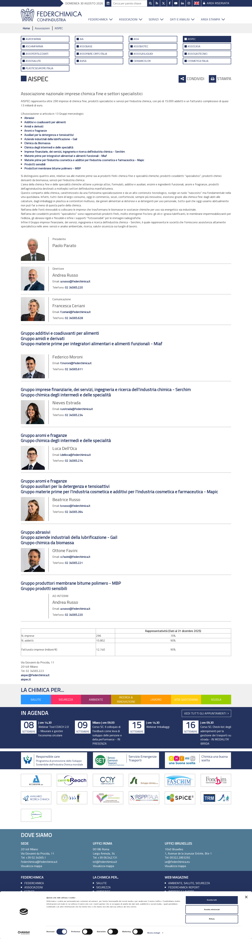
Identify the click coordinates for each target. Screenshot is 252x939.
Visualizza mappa (31, 866)
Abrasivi (29, 118)
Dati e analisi (180, 19)
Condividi (195, 79)
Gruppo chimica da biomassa (47, 542)
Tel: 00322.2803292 (177, 857)
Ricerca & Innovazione (126, 699)
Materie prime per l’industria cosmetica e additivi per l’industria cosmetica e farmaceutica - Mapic (84, 160)
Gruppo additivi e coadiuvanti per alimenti (60, 333)
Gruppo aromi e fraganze (44, 435)
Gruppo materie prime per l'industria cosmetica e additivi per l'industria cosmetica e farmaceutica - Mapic (119, 491)
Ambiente (96, 699)
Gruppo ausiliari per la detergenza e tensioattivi (65, 486)
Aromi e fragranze (35, 130)
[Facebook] (169, 3)
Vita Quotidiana (186, 699)
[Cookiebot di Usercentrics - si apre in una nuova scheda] (24, 933)
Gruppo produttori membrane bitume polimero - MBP (71, 583)
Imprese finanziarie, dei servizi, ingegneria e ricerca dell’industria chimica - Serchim (74, 151)
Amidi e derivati (33, 126)
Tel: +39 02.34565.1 (33, 857)
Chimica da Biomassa (37, 143)
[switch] (87, 932)
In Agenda (34, 713)
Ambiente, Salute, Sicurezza (189, 883)
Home (26, 28)
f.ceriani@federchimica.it (75, 312)
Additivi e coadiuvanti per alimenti (45, 122)
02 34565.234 (74, 415)
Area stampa (210, 19)
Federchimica (98, 19)
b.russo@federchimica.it (75, 505)
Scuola (216, 699)
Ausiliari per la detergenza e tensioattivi (49, 135)
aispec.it (26, 679)
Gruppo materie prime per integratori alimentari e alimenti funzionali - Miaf (91, 343)
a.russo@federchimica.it (75, 281)
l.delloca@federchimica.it (75, 454)
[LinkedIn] (182, 3)
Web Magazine (176, 877)
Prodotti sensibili (34, 164)
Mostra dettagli (153, 933)
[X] (163, 3)
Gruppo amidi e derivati (43, 338)
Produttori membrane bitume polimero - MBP (52, 168)
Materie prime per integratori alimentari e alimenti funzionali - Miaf (65, 156)
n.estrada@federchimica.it (76, 409)
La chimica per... (42, 690)
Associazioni (128, 19)
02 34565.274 (74, 460)
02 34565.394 (74, 512)
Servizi (154, 19)
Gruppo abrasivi (35, 532)
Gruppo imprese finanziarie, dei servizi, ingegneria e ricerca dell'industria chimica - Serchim (106, 389)
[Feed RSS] (157, 3)
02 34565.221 (74, 563)
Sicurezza (66, 699)
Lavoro (156, 699)
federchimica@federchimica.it (39, 861)
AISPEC (59, 28)
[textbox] (129, 3)
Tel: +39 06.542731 (105, 857)
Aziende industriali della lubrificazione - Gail (50, 139)
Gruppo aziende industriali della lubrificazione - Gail (69, 537)
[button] (112, 18)
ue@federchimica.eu (177, 861)
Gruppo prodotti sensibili (44, 588)
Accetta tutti (212, 900)
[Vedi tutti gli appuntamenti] (108, 3)
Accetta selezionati (212, 909)
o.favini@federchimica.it (75, 556)
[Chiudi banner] (246, 897)
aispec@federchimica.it (35, 675)
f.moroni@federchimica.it (76, 363)
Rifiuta (212, 919)
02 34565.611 (74, 369)
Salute (36, 699)
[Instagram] (189, 3)
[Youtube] (175, 3)
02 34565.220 (74, 287)
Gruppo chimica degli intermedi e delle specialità (66, 394)
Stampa (223, 79)
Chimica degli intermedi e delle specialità (48, 147)
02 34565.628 (74, 318)
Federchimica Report (184, 887)
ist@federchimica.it (105, 861)
